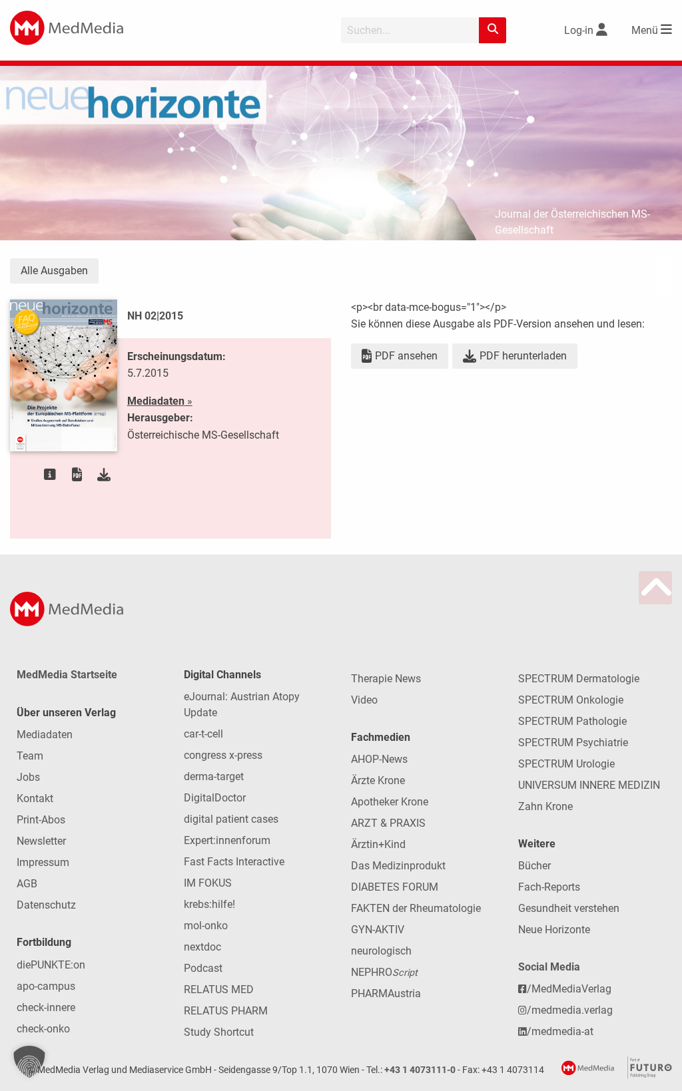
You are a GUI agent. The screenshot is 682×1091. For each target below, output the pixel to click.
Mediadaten (45, 734)
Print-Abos (41, 819)
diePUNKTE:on (51, 965)
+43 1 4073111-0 (420, 1070)
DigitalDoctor (215, 797)
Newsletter (41, 841)
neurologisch (381, 951)
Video (364, 700)
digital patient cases (231, 819)
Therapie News (386, 678)
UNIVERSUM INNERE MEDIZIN (589, 785)
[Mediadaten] (50, 475)
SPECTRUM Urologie (566, 764)
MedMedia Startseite (67, 674)
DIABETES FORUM (394, 887)
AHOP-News (379, 759)
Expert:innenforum (227, 840)
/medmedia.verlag (570, 1010)
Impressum (43, 862)
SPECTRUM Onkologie (570, 700)
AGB (27, 883)
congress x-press (223, 755)
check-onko (43, 1028)
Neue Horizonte (554, 929)
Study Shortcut (219, 1032)
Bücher (534, 865)
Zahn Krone (545, 806)
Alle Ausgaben (54, 270)
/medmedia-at (560, 1031)
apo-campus (46, 986)
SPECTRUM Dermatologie (578, 678)
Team (30, 756)
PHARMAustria (386, 993)
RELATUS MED (219, 989)
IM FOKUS (208, 883)
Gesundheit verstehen (568, 908)
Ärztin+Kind (378, 844)
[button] (29, 1061)
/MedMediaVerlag (569, 988)
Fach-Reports (549, 887)
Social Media (549, 967)
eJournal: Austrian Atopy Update (242, 704)
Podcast (203, 968)
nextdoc (202, 947)
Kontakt (35, 798)
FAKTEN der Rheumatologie (416, 908)
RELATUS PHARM (226, 1010)
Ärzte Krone (378, 780)
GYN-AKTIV (377, 929)
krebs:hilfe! (209, 904)
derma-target (214, 776)
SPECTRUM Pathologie (572, 721)
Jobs (28, 777)
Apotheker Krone (389, 801)
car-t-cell (203, 734)
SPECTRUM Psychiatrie (573, 742)
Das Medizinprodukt (398, 865)
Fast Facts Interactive (234, 861)
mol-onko (206, 925)
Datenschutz (46, 905)
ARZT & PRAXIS (388, 823)
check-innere (46, 1007)
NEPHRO (384, 972)
